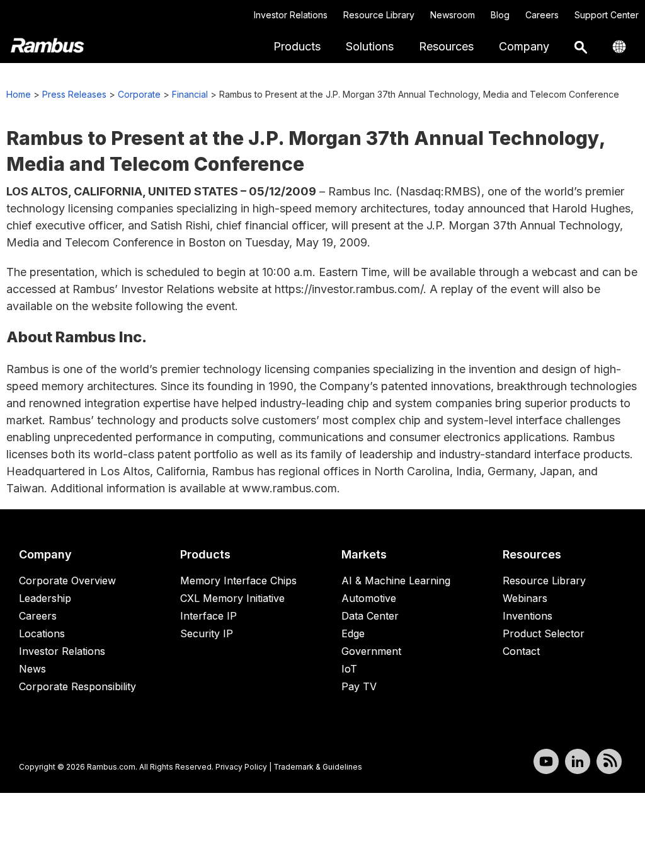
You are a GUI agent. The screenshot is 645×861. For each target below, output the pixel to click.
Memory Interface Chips (238, 580)
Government (371, 651)
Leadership (45, 598)
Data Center (370, 616)
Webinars (525, 598)
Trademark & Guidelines (317, 766)
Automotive (368, 598)
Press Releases (74, 94)
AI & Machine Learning (395, 580)
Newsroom (452, 14)
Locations (42, 633)
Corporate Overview (67, 580)
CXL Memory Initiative (232, 598)
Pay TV (359, 686)
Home (18, 94)
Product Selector (544, 633)
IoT (349, 668)
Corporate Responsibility (77, 686)
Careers (542, 14)
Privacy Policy (241, 766)
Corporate (139, 94)
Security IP (206, 633)
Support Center (606, 14)
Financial (190, 94)
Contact (521, 651)
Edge (353, 633)
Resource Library (378, 14)
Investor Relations (291, 14)
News (32, 668)
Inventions (527, 616)
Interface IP (208, 616)
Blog (500, 14)
